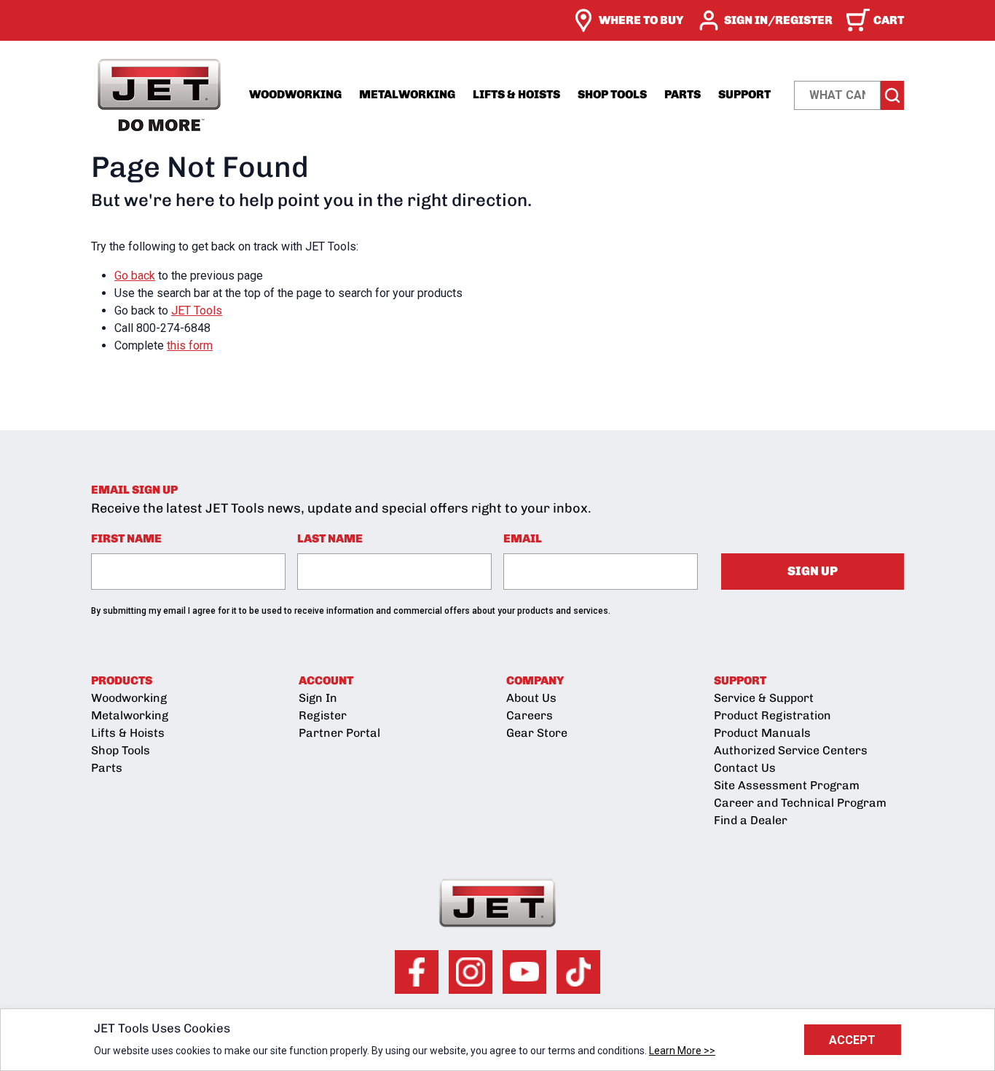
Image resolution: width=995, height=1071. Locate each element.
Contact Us (745, 768)
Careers (529, 715)
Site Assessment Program (787, 785)
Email (522, 538)
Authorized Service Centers (791, 750)
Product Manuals (762, 733)
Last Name (330, 538)
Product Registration (772, 715)
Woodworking (295, 94)
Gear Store (536, 733)
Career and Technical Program (800, 803)
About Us (531, 698)
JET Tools (196, 310)
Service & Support (764, 698)
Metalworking (407, 94)
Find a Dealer (750, 820)
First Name (126, 538)
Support (744, 94)
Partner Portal (339, 733)
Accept (852, 1040)
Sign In (318, 698)
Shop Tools (612, 94)
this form (190, 345)
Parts (682, 94)
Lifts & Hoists (516, 94)
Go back (134, 275)
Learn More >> (682, 1050)
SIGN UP (812, 571)
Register (323, 715)
